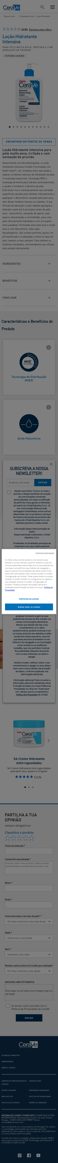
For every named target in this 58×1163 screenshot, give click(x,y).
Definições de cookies (29, 598)
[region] (29, 581)
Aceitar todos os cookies (29, 607)
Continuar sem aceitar (45, 553)
